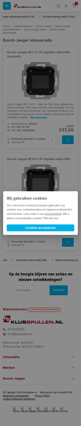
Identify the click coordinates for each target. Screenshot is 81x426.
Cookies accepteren (40, 228)
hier (56, 218)
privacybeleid (53, 213)
